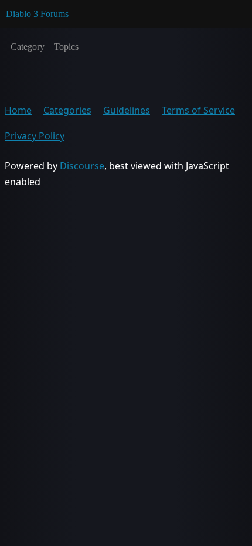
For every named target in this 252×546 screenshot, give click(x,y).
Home (18, 110)
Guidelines (126, 110)
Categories (67, 110)
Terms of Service (198, 110)
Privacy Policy (34, 135)
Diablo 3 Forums (37, 14)
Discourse (82, 165)
